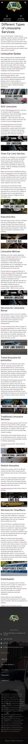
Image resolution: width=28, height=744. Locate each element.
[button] (2, 2)
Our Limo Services (7, 664)
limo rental (4, 328)
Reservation (5, 675)
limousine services (11, 48)
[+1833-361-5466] (7, 16)
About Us (4, 659)
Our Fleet (5, 670)
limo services (9, 469)
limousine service (14, 259)
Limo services (5, 314)
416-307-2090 (21, 18)
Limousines (11, 583)
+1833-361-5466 (7, 18)
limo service (19, 538)
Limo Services (5, 186)
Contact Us (5, 680)
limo (9, 159)
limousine (9, 39)
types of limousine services (14, 605)
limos (9, 132)
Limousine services (6, 444)
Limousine (14, 271)
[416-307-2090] (21, 16)
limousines (16, 67)
